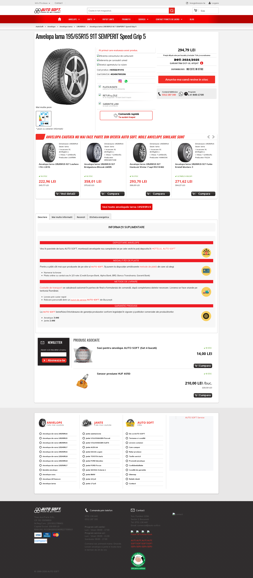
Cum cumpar (134, 447)
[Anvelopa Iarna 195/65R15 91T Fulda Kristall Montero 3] (195, 153)
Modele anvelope (50, 470)
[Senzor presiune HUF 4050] (83, 381)
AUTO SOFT (47, 11)
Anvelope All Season (51, 479)
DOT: (178, 60)
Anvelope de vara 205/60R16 (55, 452)
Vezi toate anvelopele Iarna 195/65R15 (126, 207)
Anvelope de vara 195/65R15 (55, 438)
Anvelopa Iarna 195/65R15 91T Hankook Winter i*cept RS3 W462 (147, 165)
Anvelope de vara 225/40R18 (55, 456)
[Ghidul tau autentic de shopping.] (40, 541)
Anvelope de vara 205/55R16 (55, 434)
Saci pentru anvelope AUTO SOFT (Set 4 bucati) (127, 348)
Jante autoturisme (93, 434)
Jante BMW (90, 474)
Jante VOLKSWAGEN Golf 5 (97, 443)
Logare (215, 3)
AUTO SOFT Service (194, 417)
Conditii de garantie (137, 470)
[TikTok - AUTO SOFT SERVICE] (138, 539)
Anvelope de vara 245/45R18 (55, 461)
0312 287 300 (169, 94)
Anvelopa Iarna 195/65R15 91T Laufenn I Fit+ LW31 (59, 165)
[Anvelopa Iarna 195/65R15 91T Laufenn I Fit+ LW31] (59, 153)
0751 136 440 (91, 516)
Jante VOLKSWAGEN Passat (98, 438)
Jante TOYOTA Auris (94, 456)
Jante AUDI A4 (92, 447)
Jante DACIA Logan (94, 452)
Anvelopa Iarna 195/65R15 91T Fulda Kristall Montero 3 (193, 165)
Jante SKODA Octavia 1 (96, 470)
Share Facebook (114, 81)
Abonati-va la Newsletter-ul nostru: (53, 350)
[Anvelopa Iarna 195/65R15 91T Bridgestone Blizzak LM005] (104, 153)
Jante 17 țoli (91, 483)
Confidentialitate (136, 465)
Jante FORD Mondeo (94, 461)
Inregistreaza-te (197, 3)
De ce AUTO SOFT (137, 434)
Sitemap (132, 474)
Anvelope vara (49, 474)
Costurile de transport (51, 287)
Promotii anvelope (137, 461)
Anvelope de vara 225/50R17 (55, 465)
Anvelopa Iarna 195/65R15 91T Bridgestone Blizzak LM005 (99, 165)
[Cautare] (172, 11)
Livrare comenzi (136, 443)
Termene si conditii (137, 438)
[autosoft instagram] (120, 81)
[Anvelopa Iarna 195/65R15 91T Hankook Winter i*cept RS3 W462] (150, 153)
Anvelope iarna (49, 483)
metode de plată (148, 266)
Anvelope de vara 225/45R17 (55, 447)
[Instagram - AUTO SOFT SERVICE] (144, 539)
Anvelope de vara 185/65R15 (55, 443)
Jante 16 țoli (91, 479)
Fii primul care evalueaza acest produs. (118, 50)
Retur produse (135, 452)
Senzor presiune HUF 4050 (113, 373)
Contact (58, 3)
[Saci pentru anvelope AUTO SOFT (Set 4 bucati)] (83, 355)
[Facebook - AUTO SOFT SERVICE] (133, 539)
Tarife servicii (135, 456)
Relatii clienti (134, 479)
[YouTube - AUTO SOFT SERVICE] (149, 539)
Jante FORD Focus (93, 465)
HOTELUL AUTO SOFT (164, 248)
